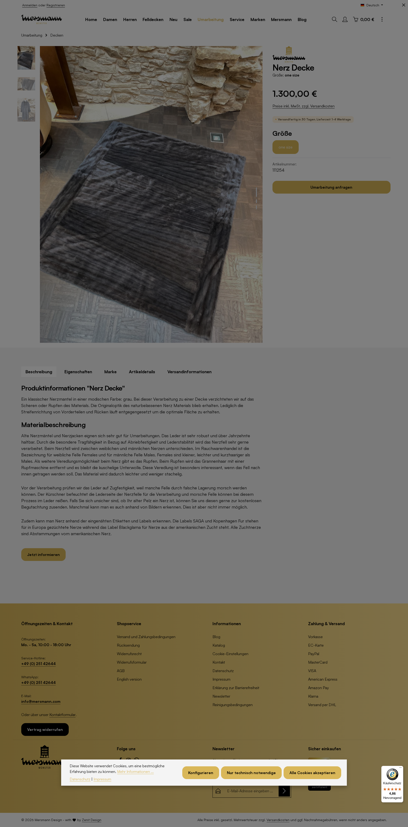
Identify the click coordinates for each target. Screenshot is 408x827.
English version (129, 679)
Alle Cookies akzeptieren (312, 772)
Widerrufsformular (132, 662)
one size (286, 147)
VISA (312, 670)
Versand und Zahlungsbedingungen (146, 636)
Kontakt (218, 662)
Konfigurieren (200, 772)
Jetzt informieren (43, 554)
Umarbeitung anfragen (331, 187)
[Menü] (400, 769)
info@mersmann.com (40, 701)
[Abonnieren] (284, 791)
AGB (121, 670)
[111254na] (151, 194)
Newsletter (221, 696)
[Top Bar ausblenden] (403, 5)
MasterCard (317, 662)
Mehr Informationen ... (135, 771)
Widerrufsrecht (129, 653)
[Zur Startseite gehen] (41, 19)
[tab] (38, 371)
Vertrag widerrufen (45, 729)
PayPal (313, 653)
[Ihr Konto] (345, 19)
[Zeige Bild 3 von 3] (256, 207)
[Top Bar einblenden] (382, 19)
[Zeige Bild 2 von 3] (256, 201)
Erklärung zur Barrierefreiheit (235, 687)
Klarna (313, 696)
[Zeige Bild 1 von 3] (256, 192)
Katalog (218, 645)
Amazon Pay (318, 687)
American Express (322, 679)
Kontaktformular (62, 714)
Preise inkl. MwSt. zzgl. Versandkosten (303, 106)
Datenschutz (223, 670)
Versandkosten (278, 820)
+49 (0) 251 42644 (38, 663)
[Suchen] (334, 19)
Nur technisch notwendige (251, 772)
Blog (216, 636)
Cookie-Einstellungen (230, 653)
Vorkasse (315, 636)
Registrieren (56, 5)
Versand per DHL (322, 704)
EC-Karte (316, 645)
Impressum (221, 679)
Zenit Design (91, 820)
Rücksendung (128, 645)
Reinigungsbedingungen (232, 704)
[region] (140, 194)
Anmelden (29, 5)
